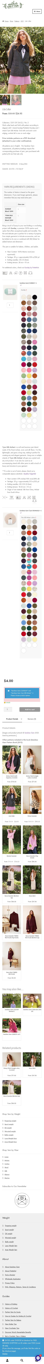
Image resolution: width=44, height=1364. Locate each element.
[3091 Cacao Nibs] (34, 617)
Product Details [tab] (12, 719)
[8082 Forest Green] (29, 325)
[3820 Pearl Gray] (34, 308)
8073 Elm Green (34, 426)
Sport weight (9, 1124)
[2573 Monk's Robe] (34, 398)
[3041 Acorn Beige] (23, 549)
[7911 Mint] (23, 415)
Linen (6, 1157)
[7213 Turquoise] (29, 561)
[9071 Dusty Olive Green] (23, 331)
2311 (22, 21)
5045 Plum (34, 420)
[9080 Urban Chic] (34, 353)
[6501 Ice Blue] (34, 319)
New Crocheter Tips (12, 1328)
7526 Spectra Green (29, 426)
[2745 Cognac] (34, 375)
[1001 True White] (23, 297)
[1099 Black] (34, 297)
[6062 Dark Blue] (34, 331)
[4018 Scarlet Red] (34, 364)
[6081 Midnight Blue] (23, 544)
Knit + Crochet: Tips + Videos (15, 1336)
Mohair (7, 1160)
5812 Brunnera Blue (23, 426)
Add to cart (30, 709)
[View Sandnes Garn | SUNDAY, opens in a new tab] (21, 285)
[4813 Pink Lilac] (34, 359)
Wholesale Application (13, 1279)
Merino (7, 1178)
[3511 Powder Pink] (23, 308)
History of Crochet (11, 1308)
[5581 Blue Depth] (23, 538)
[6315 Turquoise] (23, 359)
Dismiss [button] (4, 1354)
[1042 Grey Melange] (29, 336)
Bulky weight (9, 1135)
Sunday (24, 290)
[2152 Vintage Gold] (34, 403)
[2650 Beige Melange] (23, 342)
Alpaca (7, 1174)
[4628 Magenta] (29, 572)
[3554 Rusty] (29, 308)
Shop (11, 21)
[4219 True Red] (23, 392)
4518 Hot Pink (29, 420)
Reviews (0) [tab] (32, 719)
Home (6, 21)
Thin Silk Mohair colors (28, 517)
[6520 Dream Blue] (29, 359)
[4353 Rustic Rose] (29, 409)
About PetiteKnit (10, 1271)
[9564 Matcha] (29, 611)
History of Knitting (11, 1304)
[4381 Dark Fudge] (34, 392)
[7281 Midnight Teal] (34, 347)
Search (22, 1360)
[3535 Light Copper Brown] (23, 353)
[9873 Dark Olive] (29, 387)
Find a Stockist (10, 1275)
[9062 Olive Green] (23, 336)
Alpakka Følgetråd (29, 474)
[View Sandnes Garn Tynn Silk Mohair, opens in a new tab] (21, 513)
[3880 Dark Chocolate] (29, 342)
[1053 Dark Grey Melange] (29, 594)
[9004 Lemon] (29, 375)
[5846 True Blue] (29, 331)
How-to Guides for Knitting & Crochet (18, 1316)
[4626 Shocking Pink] (34, 342)
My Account (7, 1360)
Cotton (7, 1164)
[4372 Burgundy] (23, 319)
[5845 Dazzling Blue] (23, 387)
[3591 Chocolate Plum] (23, 409)
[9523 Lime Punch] (29, 392)
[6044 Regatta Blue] (29, 353)
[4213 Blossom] (23, 370)
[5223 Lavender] (34, 409)
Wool (6, 1167)
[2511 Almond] (34, 544)
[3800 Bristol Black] (29, 364)
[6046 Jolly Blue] (34, 549)
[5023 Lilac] (34, 370)
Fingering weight (10, 1121)
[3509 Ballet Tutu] (29, 381)
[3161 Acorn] (34, 302)
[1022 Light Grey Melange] (34, 521)
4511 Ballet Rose (23, 420)
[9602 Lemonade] (29, 415)
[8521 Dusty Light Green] (34, 325)
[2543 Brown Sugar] (23, 302)
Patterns (17, 21)
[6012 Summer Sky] (29, 538)
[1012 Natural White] (23, 521)
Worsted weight (10, 1131)
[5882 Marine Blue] (29, 347)
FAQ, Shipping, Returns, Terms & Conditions (20, 1287)
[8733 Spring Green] (23, 375)
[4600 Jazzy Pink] (23, 364)
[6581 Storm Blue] (23, 325)
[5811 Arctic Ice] (34, 381)
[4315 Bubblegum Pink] (29, 370)
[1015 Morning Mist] (29, 297)
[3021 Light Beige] (29, 302)
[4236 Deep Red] (23, 314)
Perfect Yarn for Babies (13, 1320)
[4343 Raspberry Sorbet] (34, 314)
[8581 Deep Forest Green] (29, 549)
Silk (6, 1171)
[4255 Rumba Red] (34, 387)
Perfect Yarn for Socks (13, 1312)
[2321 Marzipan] (34, 336)
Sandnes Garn (29, 733)
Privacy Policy (10, 1283)
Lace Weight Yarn (11, 1138)
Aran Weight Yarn (11, 1142)
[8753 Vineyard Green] (23, 398)
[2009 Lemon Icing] (23, 381)
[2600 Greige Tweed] (23, 583)
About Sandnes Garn (12, 1267)
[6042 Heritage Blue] (29, 319)
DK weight (8, 1128)
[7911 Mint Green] (29, 639)
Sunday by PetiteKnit (32, 267)
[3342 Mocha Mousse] (23, 403)
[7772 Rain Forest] (29, 403)
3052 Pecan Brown (34, 415)
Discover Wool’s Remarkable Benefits (18, 1332)
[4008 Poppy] (34, 566)
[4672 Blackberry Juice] (23, 347)
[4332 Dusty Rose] (29, 314)
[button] (10, 292)
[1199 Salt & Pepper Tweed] (34, 589)
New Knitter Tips (11, 1324)
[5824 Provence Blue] (29, 398)
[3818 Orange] (29, 532)
